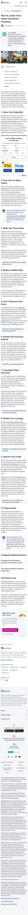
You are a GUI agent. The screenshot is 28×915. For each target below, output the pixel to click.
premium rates (5, 188)
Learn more (15, 798)
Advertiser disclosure (5, 175)
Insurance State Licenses (7, 901)
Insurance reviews (14, 670)
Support (3, 710)
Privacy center (7, 765)
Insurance (7, 10)
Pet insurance (5, 670)
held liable (18, 281)
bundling (9, 350)
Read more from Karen (7, 660)
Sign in (21, 2)
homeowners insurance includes (15, 422)
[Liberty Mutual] (7, 165)
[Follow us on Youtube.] (19, 757)
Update (14, 157)
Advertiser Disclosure (19, 6)
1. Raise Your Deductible (10, 71)
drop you (19, 198)
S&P (8, 544)
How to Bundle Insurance (17, 364)
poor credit (4, 469)
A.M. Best (18, 543)
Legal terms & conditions (7, 762)
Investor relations (21, 768)
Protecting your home (7, 581)
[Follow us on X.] (12, 757)
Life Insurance (23, 667)
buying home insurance (11, 517)
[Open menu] (25, 2)
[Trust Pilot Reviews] (14, 752)
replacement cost (5, 320)
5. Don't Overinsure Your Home (12, 83)
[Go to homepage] (2, 11)
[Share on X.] (4, 680)
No (10, 153)
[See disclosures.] (5, 600)
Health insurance (14, 667)
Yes (5, 153)
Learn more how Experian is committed (14, 740)
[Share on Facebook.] (2, 680)
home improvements (18, 233)
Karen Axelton (8, 25)
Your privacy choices (14, 747)
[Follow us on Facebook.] (8, 757)
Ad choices (21, 762)
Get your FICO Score (10, 630)
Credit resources (5, 719)
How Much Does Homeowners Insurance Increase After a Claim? (12, 562)
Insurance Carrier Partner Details (9, 904)
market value (21, 307)
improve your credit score (15, 604)
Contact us (20, 771)
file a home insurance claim (9, 199)
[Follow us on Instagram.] (16, 757)
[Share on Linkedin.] (7, 680)
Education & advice (6, 714)
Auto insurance (5, 667)
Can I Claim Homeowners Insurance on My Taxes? (12, 570)
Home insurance (16, 10)
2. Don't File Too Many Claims (12, 74)
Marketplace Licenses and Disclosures (10, 898)
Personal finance (5, 672)
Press (7, 772)
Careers (21, 765)
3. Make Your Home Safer (10, 77)
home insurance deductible (9, 121)
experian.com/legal (16, 781)
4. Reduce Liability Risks (10, 80)
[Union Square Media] (19, 165)
